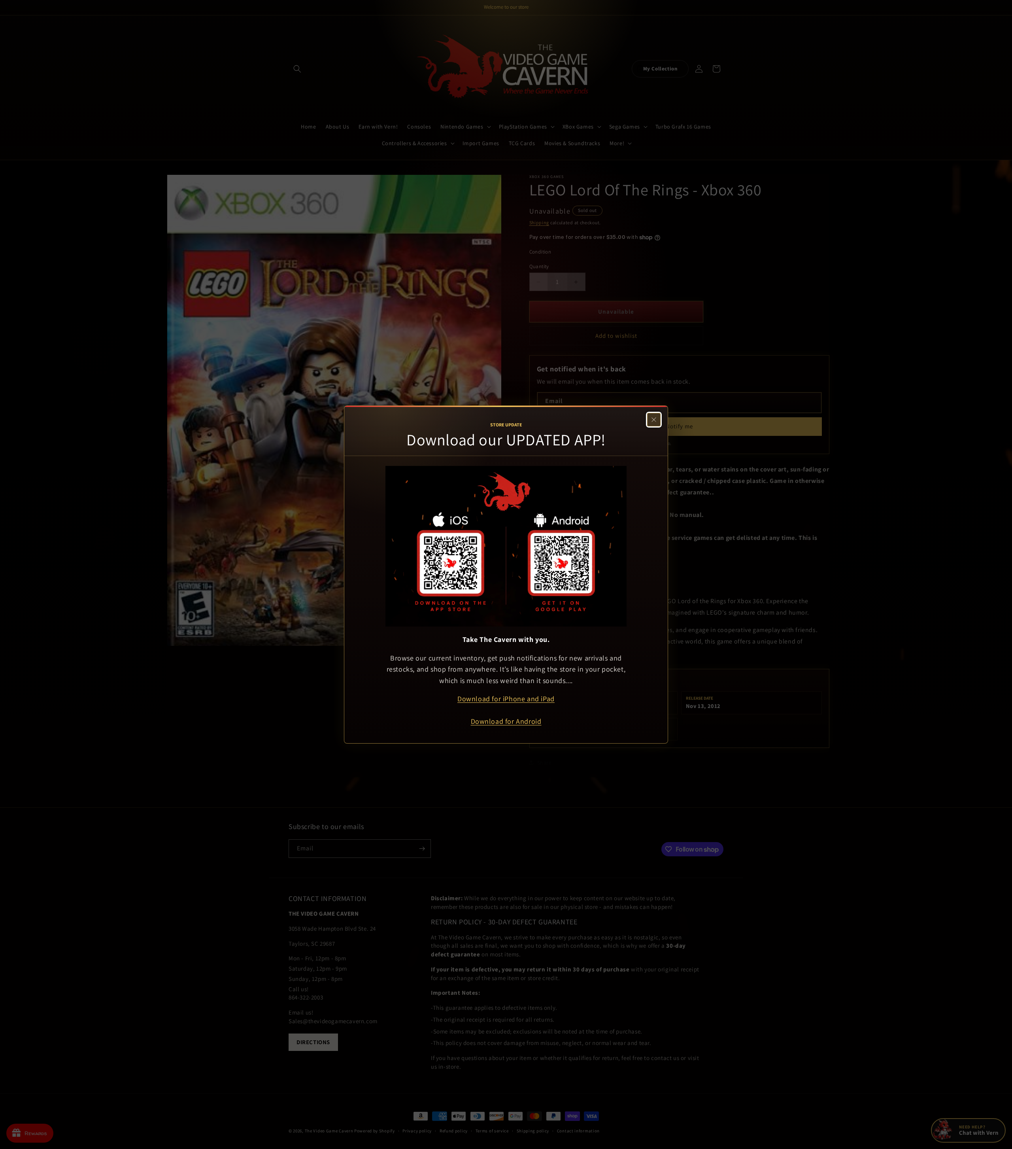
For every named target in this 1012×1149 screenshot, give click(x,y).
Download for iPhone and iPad (506, 698)
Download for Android (506, 721)
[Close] (654, 419)
